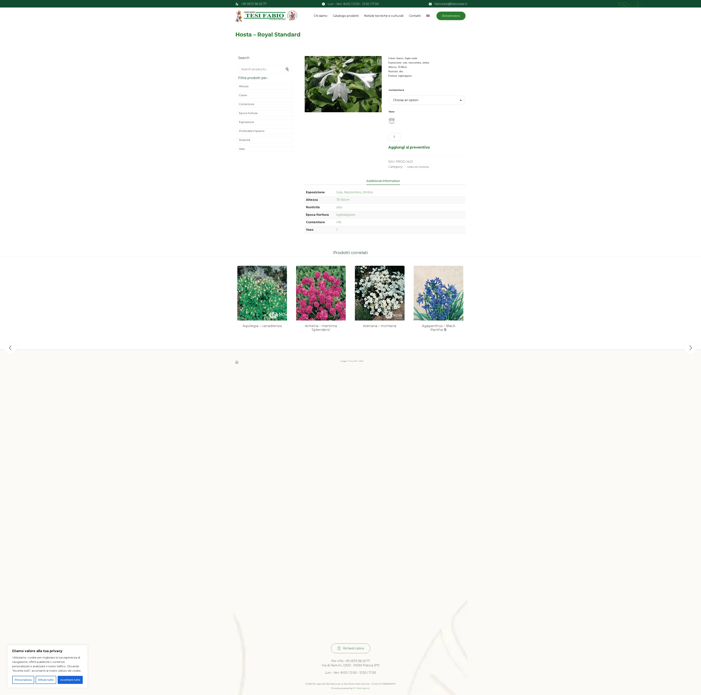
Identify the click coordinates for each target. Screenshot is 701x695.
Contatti (415, 16)
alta (339, 207)
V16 (338, 222)
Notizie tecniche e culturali (383, 16)
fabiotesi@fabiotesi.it (450, 4)
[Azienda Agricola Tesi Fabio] (266, 15)
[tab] (385, 181)
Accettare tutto (70, 679)
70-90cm (343, 199)
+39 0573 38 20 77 (254, 4)
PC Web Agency (361, 688)
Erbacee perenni (418, 167)
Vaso (391, 111)
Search (287, 69)
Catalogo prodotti (346, 16)
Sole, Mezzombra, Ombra (354, 192)
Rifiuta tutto (46, 679)
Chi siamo (320, 16)
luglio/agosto (345, 214)
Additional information (383, 181)
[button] (451, 16)
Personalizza (23, 679)
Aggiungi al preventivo (409, 147)
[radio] (391, 121)
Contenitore (396, 90)
